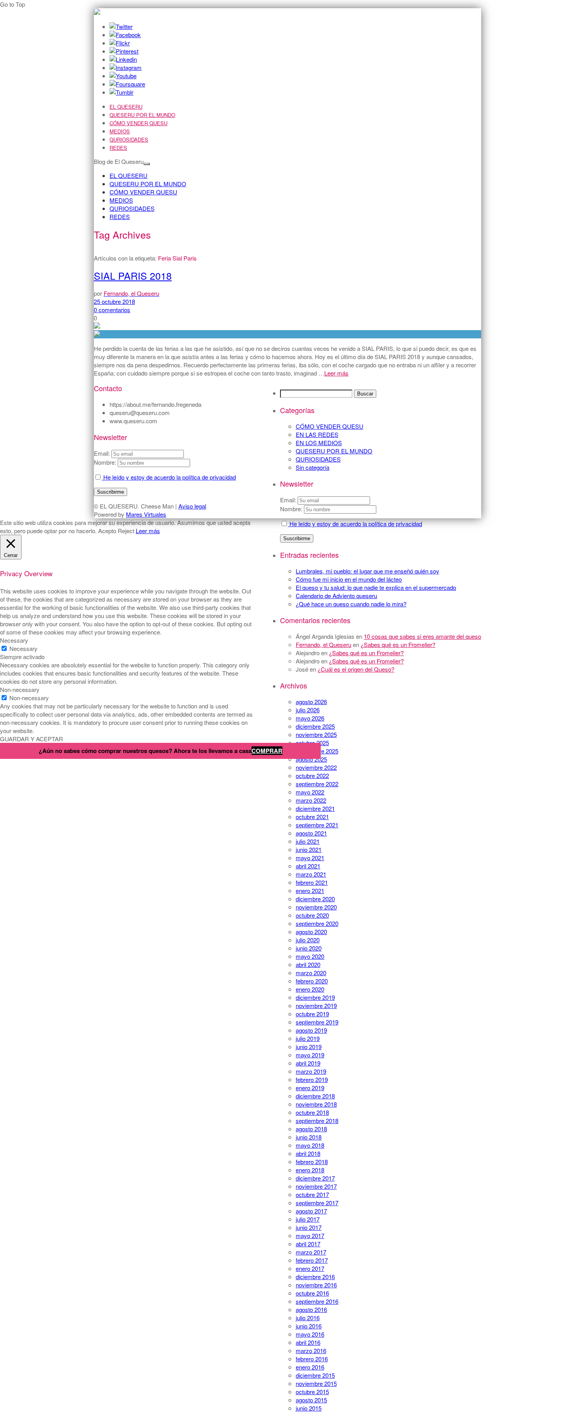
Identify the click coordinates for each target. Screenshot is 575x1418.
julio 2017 (308, 1219)
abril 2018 (308, 1153)
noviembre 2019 (316, 1005)
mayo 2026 (310, 718)
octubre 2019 (312, 1014)
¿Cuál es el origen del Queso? (356, 669)
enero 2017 (310, 1268)
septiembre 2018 (317, 1120)
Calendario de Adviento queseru (336, 595)
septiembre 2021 (317, 825)
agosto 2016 (311, 1309)
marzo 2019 (311, 1071)
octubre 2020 (312, 915)
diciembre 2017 (315, 1178)
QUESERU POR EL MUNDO (142, 115)
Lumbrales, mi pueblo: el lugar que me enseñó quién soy (367, 571)
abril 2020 (308, 964)
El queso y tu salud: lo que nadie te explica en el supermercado (376, 587)
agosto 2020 (311, 931)
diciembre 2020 (315, 899)
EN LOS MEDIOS (319, 443)
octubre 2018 (312, 1112)
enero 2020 (310, 989)
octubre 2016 (312, 1293)
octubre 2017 (312, 1194)
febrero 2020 (312, 981)
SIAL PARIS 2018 (133, 275)
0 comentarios (112, 310)
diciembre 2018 (315, 1096)
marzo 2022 (311, 800)
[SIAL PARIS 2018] (287, 334)
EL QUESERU (126, 106)
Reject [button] (126, 531)
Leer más (336, 373)
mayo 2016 (310, 1334)
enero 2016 (310, 1367)
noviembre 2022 (316, 767)
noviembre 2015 (316, 1383)
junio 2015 (309, 1408)
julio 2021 (308, 841)
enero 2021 (310, 890)
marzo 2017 (311, 1252)
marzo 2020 (311, 973)
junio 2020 (309, 948)
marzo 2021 (311, 874)
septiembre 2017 (317, 1203)
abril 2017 (308, 1244)
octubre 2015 (312, 1391)
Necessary (23, 648)
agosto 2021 (311, 833)
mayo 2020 (310, 956)
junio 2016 (309, 1326)
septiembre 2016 (317, 1301)
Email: (289, 500)
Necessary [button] (14, 640)
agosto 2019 (311, 1030)
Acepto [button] (107, 531)
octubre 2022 (312, 775)
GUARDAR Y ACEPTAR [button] (31, 739)
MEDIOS (120, 131)
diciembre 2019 (315, 997)
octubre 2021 (312, 816)
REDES (118, 147)
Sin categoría (312, 467)
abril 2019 (308, 1063)
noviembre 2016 (316, 1285)
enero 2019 (310, 1088)
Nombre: (291, 509)
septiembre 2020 (317, 923)
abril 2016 (308, 1342)
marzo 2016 (311, 1350)
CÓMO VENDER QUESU (138, 123)
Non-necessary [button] (20, 689)
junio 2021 (309, 849)
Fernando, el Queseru (323, 644)
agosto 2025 (311, 759)
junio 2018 (309, 1137)
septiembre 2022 (317, 784)
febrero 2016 (312, 1359)
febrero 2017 (312, 1260)
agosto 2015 (311, 1400)
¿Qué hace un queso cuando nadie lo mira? (351, 604)
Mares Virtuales (146, 514)
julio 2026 (308, 710)
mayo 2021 (310, 858)
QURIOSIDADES (129, 139)
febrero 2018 (312, 1161)
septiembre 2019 (317, 1022)
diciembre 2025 (315, 726)
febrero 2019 (312, 1079)
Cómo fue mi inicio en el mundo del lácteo (349, 579)
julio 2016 (308, 1318)
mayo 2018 (310, 1145)
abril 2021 (308, 866)
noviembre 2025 (316, 734)
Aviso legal (192, 506)
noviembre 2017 (316, 1186)
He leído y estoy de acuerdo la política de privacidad (355, 523)
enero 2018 (310, 1170)
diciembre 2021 (315, 808)
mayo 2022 (310, 792)
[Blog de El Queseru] (97, 12)
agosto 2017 (311, 1211)
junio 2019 (309, 1046)
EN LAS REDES (317, 434)
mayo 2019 (310, 1055)
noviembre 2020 (316, 907)
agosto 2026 (311, 701)
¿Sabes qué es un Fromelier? (398, 644)
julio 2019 (308, 1038)
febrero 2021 (312, 882)
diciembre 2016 (315, 1276)
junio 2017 (309, 1227)
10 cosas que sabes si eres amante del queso (422, 636)
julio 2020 (308, 940)
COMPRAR (267, 750)
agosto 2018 (311, 1129)
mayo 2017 (310, 1235)
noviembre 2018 (316, 1104)
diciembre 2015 (315, 1375)
